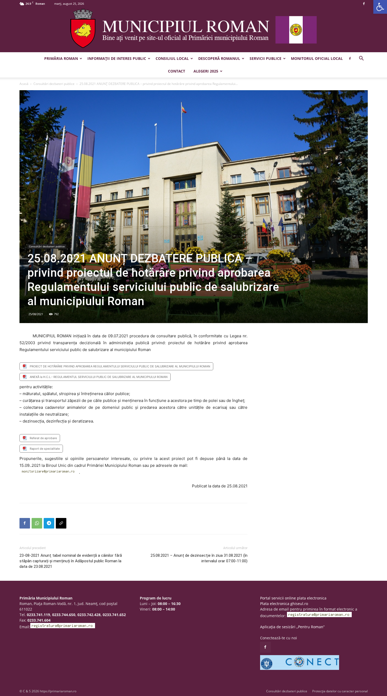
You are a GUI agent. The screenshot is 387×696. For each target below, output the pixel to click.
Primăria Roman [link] (61, 58)
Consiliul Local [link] (172, 58)
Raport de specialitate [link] (45, 448)
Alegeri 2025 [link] (206, 71)
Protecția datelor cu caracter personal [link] (340, 691)
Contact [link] (176, 71)
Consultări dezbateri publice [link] (54, 83)
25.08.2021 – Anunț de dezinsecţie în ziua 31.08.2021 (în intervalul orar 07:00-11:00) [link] (199, 558)
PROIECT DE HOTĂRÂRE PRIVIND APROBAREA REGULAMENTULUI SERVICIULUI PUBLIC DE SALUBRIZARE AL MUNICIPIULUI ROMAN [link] (120, 366)
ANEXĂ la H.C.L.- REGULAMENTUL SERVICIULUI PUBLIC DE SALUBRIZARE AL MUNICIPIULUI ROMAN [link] (98, 377)
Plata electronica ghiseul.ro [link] (284, 603)
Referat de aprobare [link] (43, 438)
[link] (380, 7)
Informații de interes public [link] (116, 58)
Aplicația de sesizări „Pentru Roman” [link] (292, 626)
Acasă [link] (23, 83)
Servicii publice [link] (265, 58)
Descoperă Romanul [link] (219, 58)
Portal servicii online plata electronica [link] (293, 598)
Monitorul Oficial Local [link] (317, 58)
